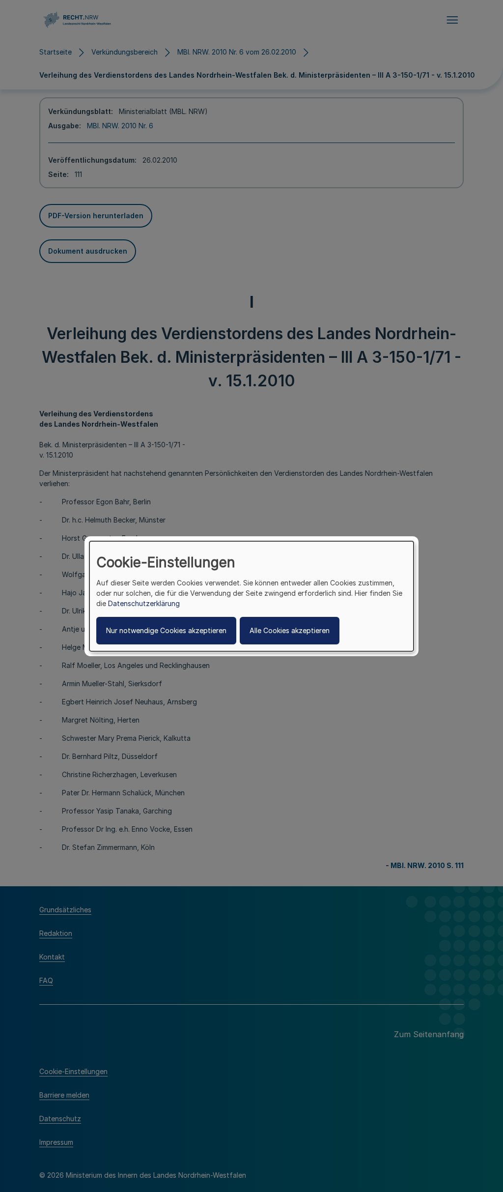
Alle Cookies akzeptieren (290, 630)
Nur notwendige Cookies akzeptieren (166, 630)
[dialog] (251, 596)
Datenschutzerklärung (144, 603)
